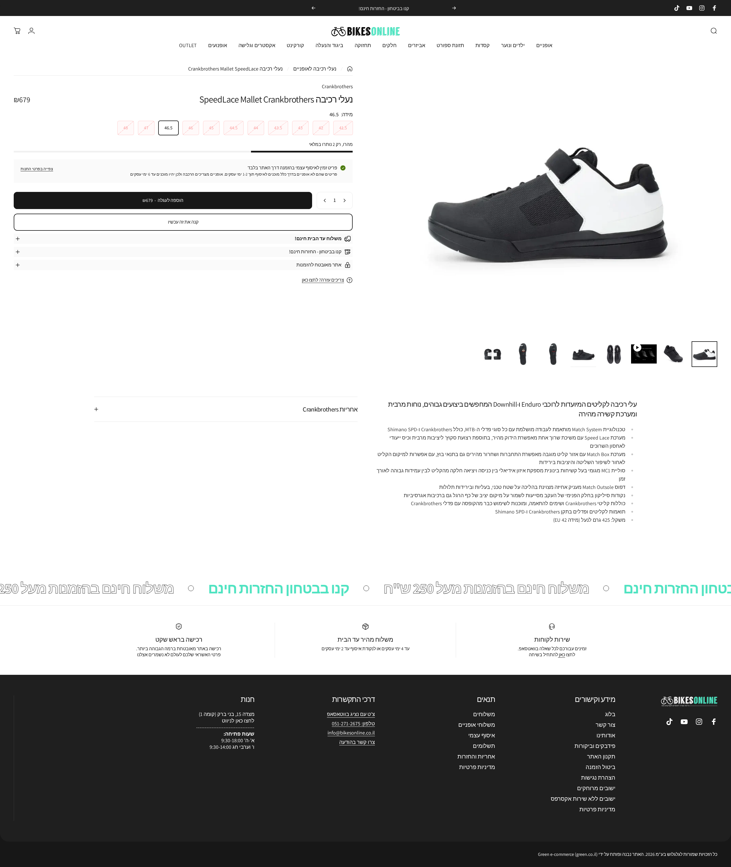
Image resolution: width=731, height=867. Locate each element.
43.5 (278, 128)
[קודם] (454, 8)
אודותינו (606, 735)
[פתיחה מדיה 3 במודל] (548, 201)
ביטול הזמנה (600, 767)
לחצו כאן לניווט (238, 720)
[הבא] (313, 8)
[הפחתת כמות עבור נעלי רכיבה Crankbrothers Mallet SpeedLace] (345, 200)
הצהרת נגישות (598, 777)
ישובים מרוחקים (596, 788)
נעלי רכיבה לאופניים (314, 68)
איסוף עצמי (481, 735)
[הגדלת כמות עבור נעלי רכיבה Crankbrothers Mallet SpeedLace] (323, 200)
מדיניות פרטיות (597, 809)
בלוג (610, 714)
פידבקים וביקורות (595, 746)
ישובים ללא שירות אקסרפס (583, 798)
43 (300, 128)
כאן (561, 655)
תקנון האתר (601, 756)
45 (211, 128)
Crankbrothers (337, 86)
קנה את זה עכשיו (183, 222)
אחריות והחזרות (476, 756)
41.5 (343, 128)
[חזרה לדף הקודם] (350, 69)
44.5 (234, 128)
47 (146, 128)
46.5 (168, 128)
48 (125, 128)
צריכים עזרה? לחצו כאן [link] (323, 280)
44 (256, 128)
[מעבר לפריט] (704, 354)
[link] (351, 733)
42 (321, 128)
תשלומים (484, 746)
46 (190, 128)
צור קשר (605, 724)
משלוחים (484, 714)
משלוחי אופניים (476, 724)
